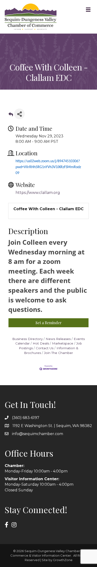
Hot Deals (41, 343)
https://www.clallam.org (38, 192)
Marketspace (62, 343)
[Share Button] (19, 114)
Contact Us (44, 348)
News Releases (58, 339)
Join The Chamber (58, 353)
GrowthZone (63, 560)
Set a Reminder (49, 322)
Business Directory (27, 339)
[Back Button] (10, 115)
